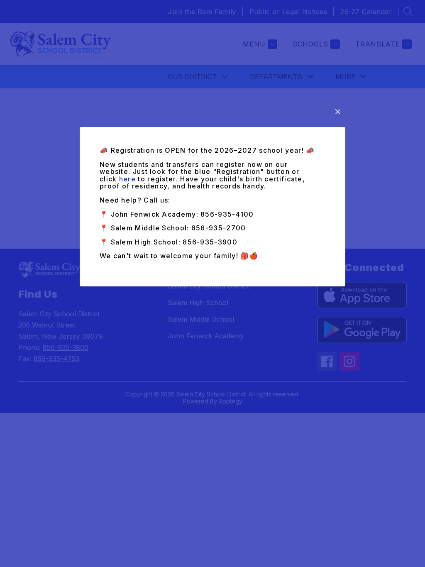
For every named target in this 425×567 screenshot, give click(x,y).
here (127, 179)
